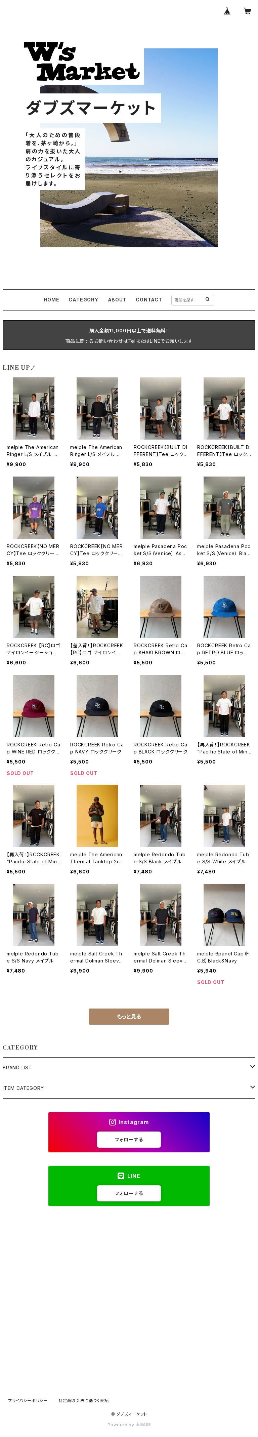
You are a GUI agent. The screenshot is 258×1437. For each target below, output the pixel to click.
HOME (51, 299)
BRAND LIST (17, 1067)
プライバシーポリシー (28, 1400)
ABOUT (117, 299)
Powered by (122, 1424)
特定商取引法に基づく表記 (83, 1400)
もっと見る (129, 1016)
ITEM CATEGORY (23, 1088)
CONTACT (149, 299)
